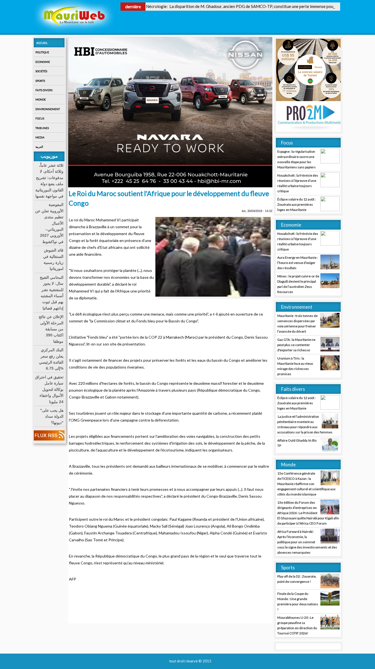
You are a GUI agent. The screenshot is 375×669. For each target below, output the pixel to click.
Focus (39, 118)
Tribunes (42, 128)
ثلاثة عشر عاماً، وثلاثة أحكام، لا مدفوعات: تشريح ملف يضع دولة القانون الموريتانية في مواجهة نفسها (49, 180)
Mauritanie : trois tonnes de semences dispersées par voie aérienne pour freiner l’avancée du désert (297, 323)
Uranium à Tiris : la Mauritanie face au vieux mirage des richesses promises (295, 366)
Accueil (41, 42)
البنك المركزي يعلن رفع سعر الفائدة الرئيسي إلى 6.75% (51, 359)
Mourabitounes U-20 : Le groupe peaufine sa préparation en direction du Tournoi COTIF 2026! (297, 625)
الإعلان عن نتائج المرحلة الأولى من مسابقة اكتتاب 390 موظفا (51, 329)
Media (39, 137)
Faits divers (43, 90)
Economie (42, 61)
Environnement (47, 109)
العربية (39, 146)
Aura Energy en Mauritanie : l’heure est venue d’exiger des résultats (297, 262)
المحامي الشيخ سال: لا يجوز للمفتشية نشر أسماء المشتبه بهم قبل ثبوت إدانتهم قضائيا (51, 292)
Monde (40, 99)
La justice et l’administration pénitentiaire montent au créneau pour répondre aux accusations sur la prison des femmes (304, 424)
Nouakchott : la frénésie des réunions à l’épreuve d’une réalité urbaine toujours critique (297, 183)
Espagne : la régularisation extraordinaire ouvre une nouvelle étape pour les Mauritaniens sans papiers (296, 159)
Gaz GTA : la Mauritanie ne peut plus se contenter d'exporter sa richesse (296, 345)
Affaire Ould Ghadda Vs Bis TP (297, 443)
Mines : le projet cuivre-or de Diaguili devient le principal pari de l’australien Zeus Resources (298, 284)
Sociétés (41, 71)
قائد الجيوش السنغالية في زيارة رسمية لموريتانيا (53, 259)
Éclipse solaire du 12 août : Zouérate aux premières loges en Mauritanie (296, 204)
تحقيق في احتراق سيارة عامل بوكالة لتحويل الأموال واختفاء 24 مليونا (49, 389)
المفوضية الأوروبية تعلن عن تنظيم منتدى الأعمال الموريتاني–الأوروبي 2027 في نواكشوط (49, 223)
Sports (40, 80)
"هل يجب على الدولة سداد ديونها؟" (51, 416)
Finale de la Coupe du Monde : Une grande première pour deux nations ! (297, 601)
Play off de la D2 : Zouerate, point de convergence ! (297, 579)
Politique (42, 52)
